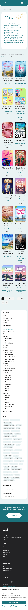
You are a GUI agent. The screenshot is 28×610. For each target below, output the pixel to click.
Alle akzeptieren (14, 602)
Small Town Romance (16, 469)
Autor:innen (6, 548)
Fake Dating (17, 433)
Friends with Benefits (9, 444)
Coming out (6, 430)
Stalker (15, 472)
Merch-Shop (6, 550)
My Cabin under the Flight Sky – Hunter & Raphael (20, 284)
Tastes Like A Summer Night (7, 197)
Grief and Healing (8, 447)
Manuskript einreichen (8, 566)
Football (14, 436)
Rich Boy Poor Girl (8, 461)
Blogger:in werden (7, 568)
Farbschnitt (7, 436)
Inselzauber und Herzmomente (8, 80)
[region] (14, 598)
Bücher (4, 547)
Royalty (6, 463)
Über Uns (5, 554)
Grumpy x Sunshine (8, 450)
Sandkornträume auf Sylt (8, 253)
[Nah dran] (26, 588)
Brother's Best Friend (9, 428)
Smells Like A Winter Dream (20, 169)
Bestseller (18, 425)
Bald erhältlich (7, 422)
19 (3, 302)
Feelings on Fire (20, 196)
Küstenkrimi (7, 452)
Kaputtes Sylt (20, 140)
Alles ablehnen (19, 607)
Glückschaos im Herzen (20, 225)
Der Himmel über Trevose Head (7, 225)
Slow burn (6, 469)
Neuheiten (16, 455)
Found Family (7, 441)
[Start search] (26, 3)
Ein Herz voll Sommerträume (20, 80)
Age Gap (6, 419)
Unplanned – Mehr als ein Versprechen (8, 141)
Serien (21, 463)
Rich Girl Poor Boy (19, 461)
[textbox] (14, 489)
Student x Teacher (8, 474)
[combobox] (14, 489)
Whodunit (6, 477)
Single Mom (14, 466)
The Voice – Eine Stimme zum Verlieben (7, 169)
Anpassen (7, 607)
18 (22, 299)
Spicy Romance (7, 472)
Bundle (18, 428)
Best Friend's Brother (9, 425)
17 (18, 299)
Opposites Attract (8, 458)
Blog (4, 556)
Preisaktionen (18, 458)
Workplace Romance (9, 480)
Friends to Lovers (17, 441)
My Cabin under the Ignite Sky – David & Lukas (8, 284)
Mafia (5, 455)
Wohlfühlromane (15, 477)
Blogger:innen (6, 552)
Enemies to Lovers (8, 433)
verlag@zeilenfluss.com (9, 586)
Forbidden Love (7, 439)
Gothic (18, 444)
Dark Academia (15, 430)
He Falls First (18, 450)
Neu (10, 455)
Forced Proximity (18, 439)
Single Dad (6, 466)
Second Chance (13, 463)
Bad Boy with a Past (14, 419)
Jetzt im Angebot (9, 496)
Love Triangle (15, 452)
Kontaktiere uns (7, 570)
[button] (22, 3)
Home (4, 9)
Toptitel (17, 474)
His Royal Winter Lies (20, 253)
